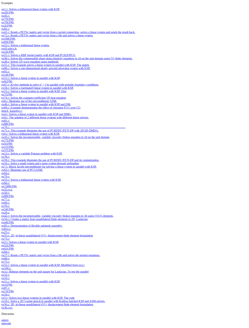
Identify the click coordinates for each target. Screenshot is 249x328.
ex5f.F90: (7, 143)
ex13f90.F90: (9, 186)
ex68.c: (5, 258)
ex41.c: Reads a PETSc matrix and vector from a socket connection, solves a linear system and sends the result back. (68, 32)
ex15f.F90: (7, 291)
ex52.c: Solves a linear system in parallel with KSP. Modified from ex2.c (43, 265)
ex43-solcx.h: (9, 48)
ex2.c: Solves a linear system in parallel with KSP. (30, 242)
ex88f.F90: (7, 124)
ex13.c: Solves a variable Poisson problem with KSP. (31, 153)
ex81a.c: (6, 229)
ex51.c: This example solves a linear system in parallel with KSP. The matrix (45, 65)
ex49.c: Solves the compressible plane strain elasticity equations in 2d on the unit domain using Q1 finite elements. (67, 58)
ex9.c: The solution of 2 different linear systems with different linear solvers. (45, 117)
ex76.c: (5, 206)
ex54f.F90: (7, 209)
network (6, 323)
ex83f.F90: (7, 42)
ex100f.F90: (8, 38)
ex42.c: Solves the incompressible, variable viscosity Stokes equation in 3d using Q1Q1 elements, (57, 215)
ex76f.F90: (7, 22)
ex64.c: (5, 173)
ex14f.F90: (7, 74)
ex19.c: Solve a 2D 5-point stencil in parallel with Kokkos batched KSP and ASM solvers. (53, 301)
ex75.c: (5, 261)
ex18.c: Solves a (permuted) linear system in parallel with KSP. (37, 87)
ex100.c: (6, 268)
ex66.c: (5, 183)
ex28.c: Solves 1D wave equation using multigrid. (30, 61)
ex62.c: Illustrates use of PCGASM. (22, 169)
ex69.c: (5, 202)
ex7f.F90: (7, 94)
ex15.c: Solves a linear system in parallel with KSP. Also (33, 91)
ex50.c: (5, 192)
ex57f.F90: (7, 150)
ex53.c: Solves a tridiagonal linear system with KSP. (31, 179)
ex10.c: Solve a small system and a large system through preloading (40, 163)
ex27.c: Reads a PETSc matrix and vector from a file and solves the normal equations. (50, 255)
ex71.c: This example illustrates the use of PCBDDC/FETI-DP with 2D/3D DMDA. (50, 130)
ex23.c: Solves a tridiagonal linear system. (25, 45)
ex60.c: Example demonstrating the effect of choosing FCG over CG (41, 107)
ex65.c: (5, 71)
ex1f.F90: (7, 284)
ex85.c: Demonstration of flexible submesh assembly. (32, 225)
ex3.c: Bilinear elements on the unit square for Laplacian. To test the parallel (45, 271)
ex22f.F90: (7, 51)
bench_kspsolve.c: (12, 110)
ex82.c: (5, 28)
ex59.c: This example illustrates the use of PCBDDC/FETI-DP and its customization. (50, 160)
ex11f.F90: (7, 147)
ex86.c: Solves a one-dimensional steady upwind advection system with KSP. (45, 68)
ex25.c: (5, 232)
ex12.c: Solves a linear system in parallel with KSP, (30, 78)
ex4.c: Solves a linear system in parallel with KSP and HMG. (36, 114)
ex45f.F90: (7, 12)
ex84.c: (5, 251)
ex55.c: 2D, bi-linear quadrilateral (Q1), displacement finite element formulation (47, 235)
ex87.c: (5, 288)
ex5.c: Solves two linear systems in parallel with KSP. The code (38, 297)
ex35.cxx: (7, 189)
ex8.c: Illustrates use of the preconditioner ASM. (29, 101)
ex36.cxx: (7, 307)
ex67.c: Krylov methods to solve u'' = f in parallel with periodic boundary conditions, (50, 84)
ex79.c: (5, 176)
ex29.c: (5, 212)
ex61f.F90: (7, 248)
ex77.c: (5, 199)
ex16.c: (5, 278)
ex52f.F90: (7, 245)
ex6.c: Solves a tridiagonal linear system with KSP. (30, 133)
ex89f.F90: (7, 196)
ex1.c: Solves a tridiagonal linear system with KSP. (30, 9)
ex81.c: (5, 120)
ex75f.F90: (7, 19)
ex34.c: (5, 294)
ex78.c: (5, 156)
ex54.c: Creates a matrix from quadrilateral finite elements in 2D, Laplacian (44, 219)
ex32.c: (5, 274)
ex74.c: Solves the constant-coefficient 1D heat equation (33, 97)
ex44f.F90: (7, 222)
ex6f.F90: (7, 81)
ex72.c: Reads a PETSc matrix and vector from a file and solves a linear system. (47, 35)
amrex (5, 320)
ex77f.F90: (7, 140)
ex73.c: (5, 238)
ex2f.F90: (7, 25)
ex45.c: (5, 15)
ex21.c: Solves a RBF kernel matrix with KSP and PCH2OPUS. (38, 55)
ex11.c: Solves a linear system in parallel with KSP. (30, 281)
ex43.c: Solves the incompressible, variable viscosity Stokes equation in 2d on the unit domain (55, 137)
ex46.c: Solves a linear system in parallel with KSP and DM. (36, 104)
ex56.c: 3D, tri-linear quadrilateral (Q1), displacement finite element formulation (47, 304)
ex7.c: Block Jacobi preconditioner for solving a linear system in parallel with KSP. (49, 166)
